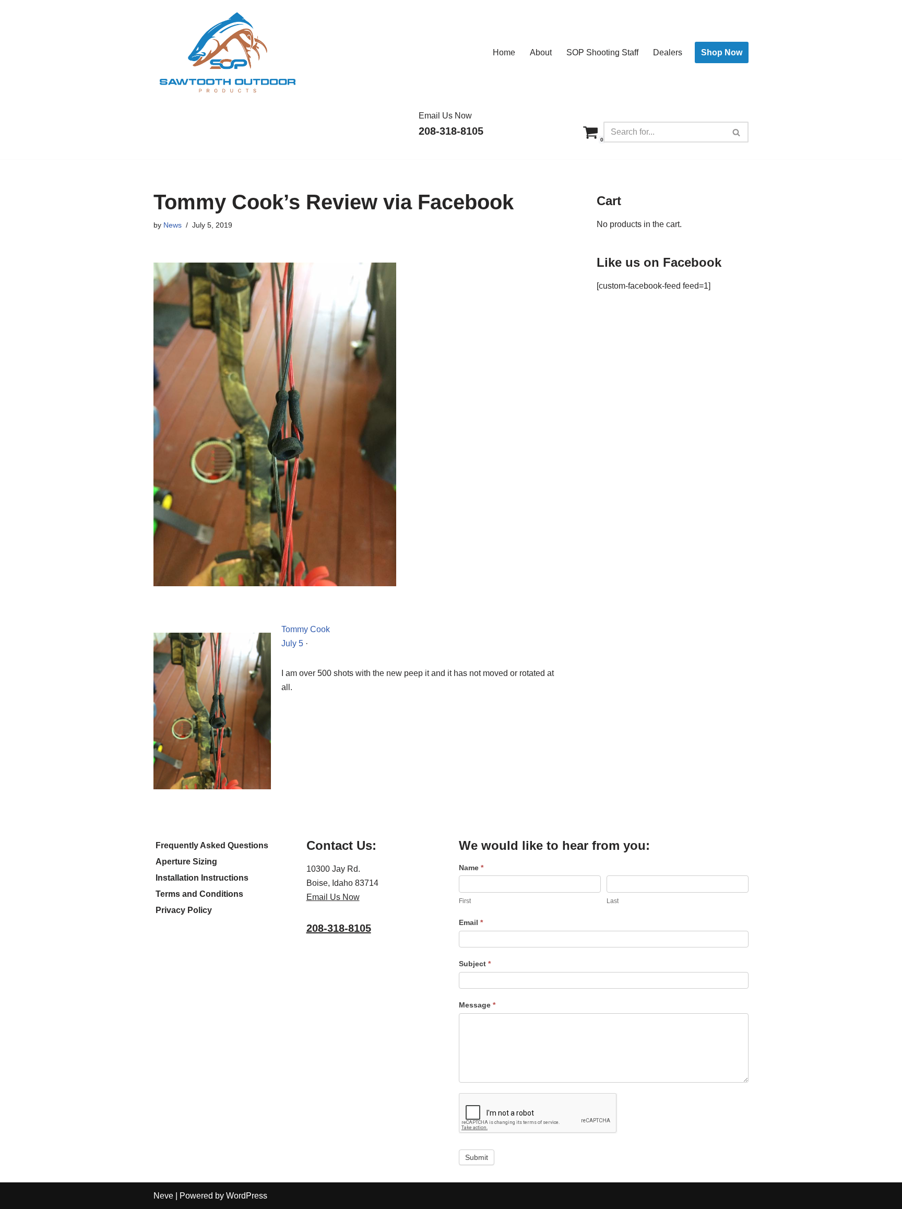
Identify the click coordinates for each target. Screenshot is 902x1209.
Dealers (667, 52)
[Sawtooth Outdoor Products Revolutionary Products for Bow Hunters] (226, 52)
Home (504, 52)
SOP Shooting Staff (602, 52)
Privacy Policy (184, 910)
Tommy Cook (305, 629)
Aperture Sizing (186, 861)
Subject (475, 963)
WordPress (246, 1195)
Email (471, 922)
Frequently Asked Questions (212, 845)
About (541, 52)
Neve (163, 1195)
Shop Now (721, 52)
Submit (476, 1157)
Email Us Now (445, 115)
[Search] (737, 132)
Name (471, 867)
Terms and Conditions (199, 894)
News (172, 225)
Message (477, 1005)
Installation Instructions (202, 877)
